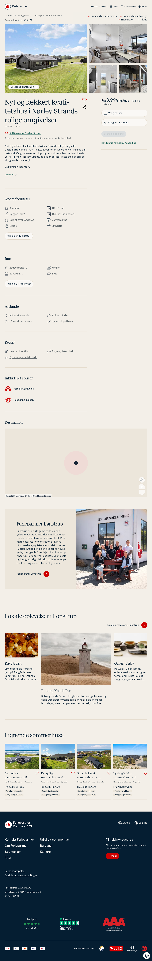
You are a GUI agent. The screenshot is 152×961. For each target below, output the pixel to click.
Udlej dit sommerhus (99, 6)
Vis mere (9, 175)
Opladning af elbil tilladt (23, 357)
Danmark (9, 16)
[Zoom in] (142, 486)
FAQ (8, 857)
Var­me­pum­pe (59, 220)
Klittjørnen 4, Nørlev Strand (25, 133)
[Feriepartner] (16, 6)
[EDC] (101, 949)
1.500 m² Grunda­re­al (63, 214)
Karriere (45, 851)
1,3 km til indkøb (61, 315)
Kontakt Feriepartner (19, 839)
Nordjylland (23, 16)
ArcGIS (10, 496)
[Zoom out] (142, 492)
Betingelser (13, 851)
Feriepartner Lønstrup (29, 574)
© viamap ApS (20, 496)
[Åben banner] (146, 955)
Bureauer (46, 845)
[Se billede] (46, 58)
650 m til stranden (20, 315)
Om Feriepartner (16, 845)
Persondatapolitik (15, 871)
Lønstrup (37, 16)
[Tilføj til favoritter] (84, 100)
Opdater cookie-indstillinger (21, 875)
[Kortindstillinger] (142, 480)
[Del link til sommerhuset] (84, 107)
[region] (76, 463)
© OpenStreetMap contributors (38, 496)
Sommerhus (11, 20)
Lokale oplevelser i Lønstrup (123, 625)
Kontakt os (130, 143)
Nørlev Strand (53, 16)
